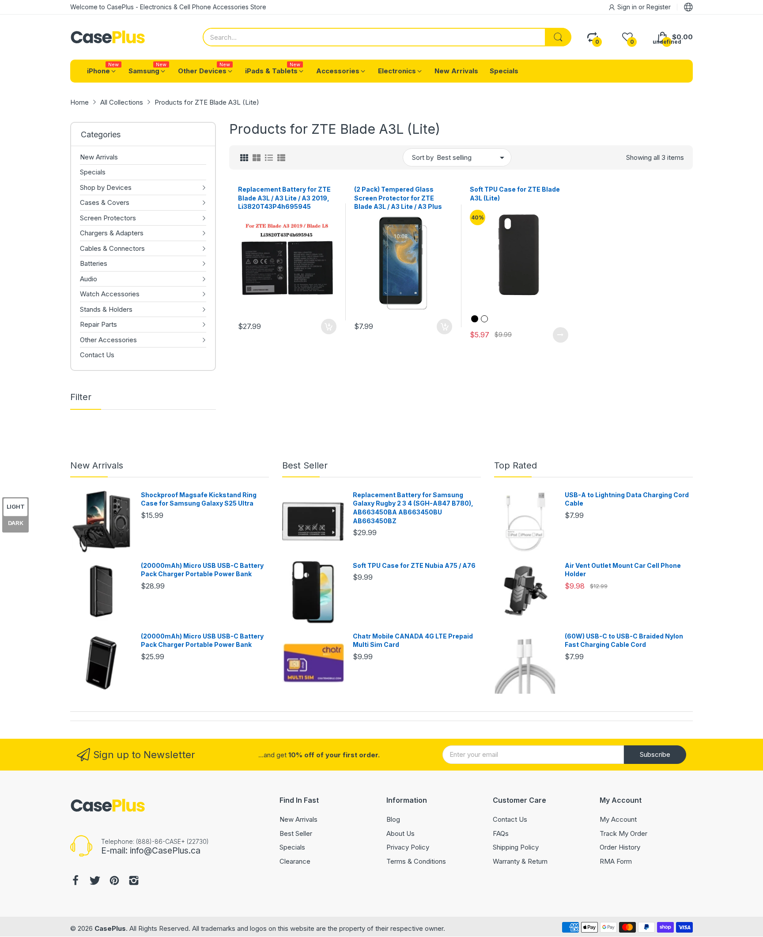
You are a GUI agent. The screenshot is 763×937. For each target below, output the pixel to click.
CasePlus (110, 928)
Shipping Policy (516, 847)
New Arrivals (96, 465)
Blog (393, 819)
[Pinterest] (114, 881)
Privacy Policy (407, 847)
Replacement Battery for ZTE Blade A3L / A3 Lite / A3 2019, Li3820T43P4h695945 (284, 197)
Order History (620, 847)
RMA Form (616, 861)
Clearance (295, 861)
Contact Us (510, 819)
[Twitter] (95, 881)
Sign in (627, 7)
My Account (618, 819)
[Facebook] (75, 881)
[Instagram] (133, 881)
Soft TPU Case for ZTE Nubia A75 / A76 (414, 565)
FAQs (501, 833)
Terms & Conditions (416, 861)
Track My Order (623, 833)
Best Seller (305, 465)
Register (658, 7)
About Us (400, 833)
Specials (292, 847)
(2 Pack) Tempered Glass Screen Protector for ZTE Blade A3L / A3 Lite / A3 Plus (398, 197)
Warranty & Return (520, 861)
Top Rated (515, 465)
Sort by (423, 157)
